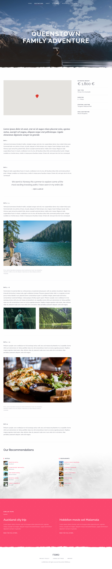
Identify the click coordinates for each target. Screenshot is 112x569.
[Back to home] (55, 3)
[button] (37, 96)
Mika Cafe (67, 483)
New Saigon (68, 478)
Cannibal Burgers (70, 467)
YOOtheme (67, 562)
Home (30, 3)
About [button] (48, 3)
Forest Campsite (14, 483)
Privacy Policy (44, 558)
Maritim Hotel (13, 462)
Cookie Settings (58, 558)
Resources (65, 3)
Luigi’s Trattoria (70, 472)
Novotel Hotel (14, 478)
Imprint (70, 558)
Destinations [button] (38, 3)
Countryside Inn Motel (16, 467)
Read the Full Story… (11, 533)
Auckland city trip (15, 519)
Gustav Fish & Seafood (71, 462)
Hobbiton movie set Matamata (79, 519)
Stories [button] (74, 3)
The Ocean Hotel (14, 472)
